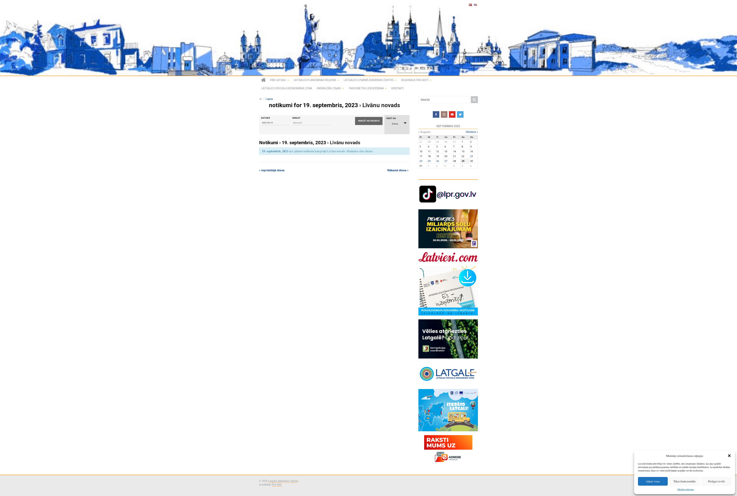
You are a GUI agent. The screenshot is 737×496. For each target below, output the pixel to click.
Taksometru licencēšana (366, 88)
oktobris (472, 131)
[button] (729, 456)
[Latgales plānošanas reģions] (368, 38)
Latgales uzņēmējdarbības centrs (369, 80)
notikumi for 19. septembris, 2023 (313, 105)
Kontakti (397, 88)
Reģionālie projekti (415, 80)
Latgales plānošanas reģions (315, 80)
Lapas (269, 99)
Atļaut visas (653, 481)
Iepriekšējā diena (271, 170)
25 (429, 161)
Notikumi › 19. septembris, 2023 (292, 142)
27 (446, 161)
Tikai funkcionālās (684, 481)
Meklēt (296, 118)
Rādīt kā (391, 118)
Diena (395, 124)
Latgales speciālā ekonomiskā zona (286, 88)
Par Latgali (278, 80)
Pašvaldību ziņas (329, 88)
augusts (424, 131)
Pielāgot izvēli (716, 481)
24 (421, 161)
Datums (265, 118)
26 (437, 161)
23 (471, 156)
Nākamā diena (398, 170)
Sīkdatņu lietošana (685, 489)
